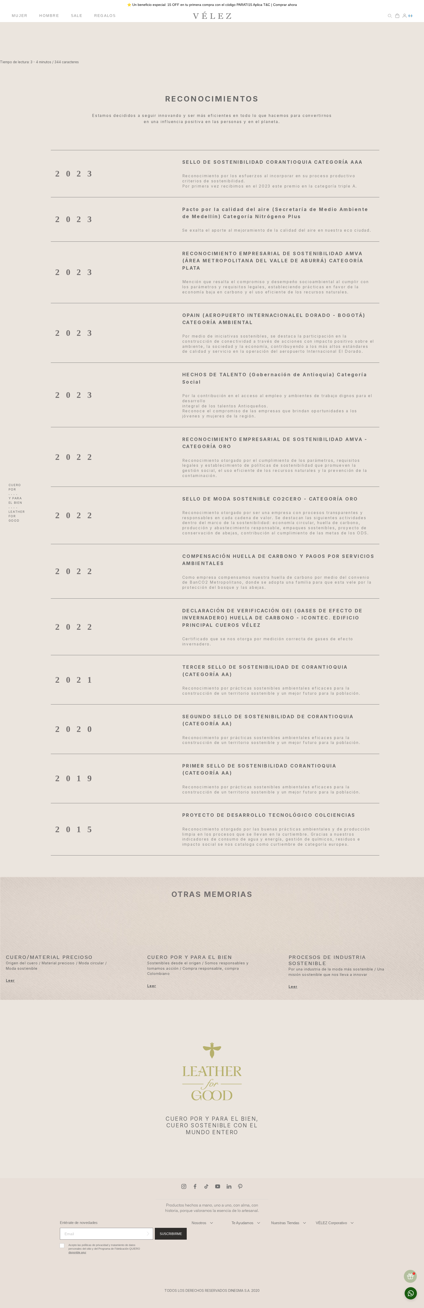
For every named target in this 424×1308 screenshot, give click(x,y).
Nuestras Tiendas (285, 1223)
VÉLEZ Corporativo (331, 1223)
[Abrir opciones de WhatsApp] (411, 1293)
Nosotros (199, 1223)
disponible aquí (77, 1252)
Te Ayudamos (242, 1223)
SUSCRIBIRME (171, 1234)
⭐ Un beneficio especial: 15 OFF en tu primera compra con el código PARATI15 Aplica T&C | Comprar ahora (212, 5)
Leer (10, 980)
